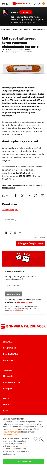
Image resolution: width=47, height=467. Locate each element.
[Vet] (6, 233)
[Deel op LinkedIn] (29, 195)
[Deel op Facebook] (15, 195)
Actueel (24, 29)
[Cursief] (11, 233)
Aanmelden (13, 294)
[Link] (19, 233)
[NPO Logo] (43, 3)
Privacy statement (15, 310)
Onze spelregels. (10, 209)
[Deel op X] (22, 195)
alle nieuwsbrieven (25, 302)
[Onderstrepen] (15, 233)
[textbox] (23, 223)
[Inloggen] (39, 3)
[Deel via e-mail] (42, 195)
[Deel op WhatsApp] (35, 195)
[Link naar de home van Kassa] (5, 12)
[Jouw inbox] (35, 4)
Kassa (14, 12)
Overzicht (6, 29)
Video (15, 29)
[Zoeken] (30, 3)
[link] (19, 185)
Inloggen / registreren (30, 243)
